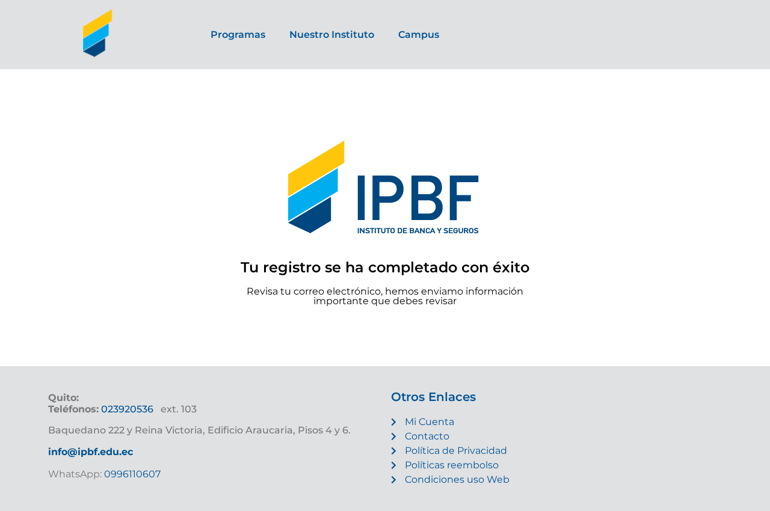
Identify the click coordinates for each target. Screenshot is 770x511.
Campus (418, 34)
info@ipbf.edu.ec (90, 451)
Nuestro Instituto (331, 34)
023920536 (127, 409)
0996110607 (131, 474)
